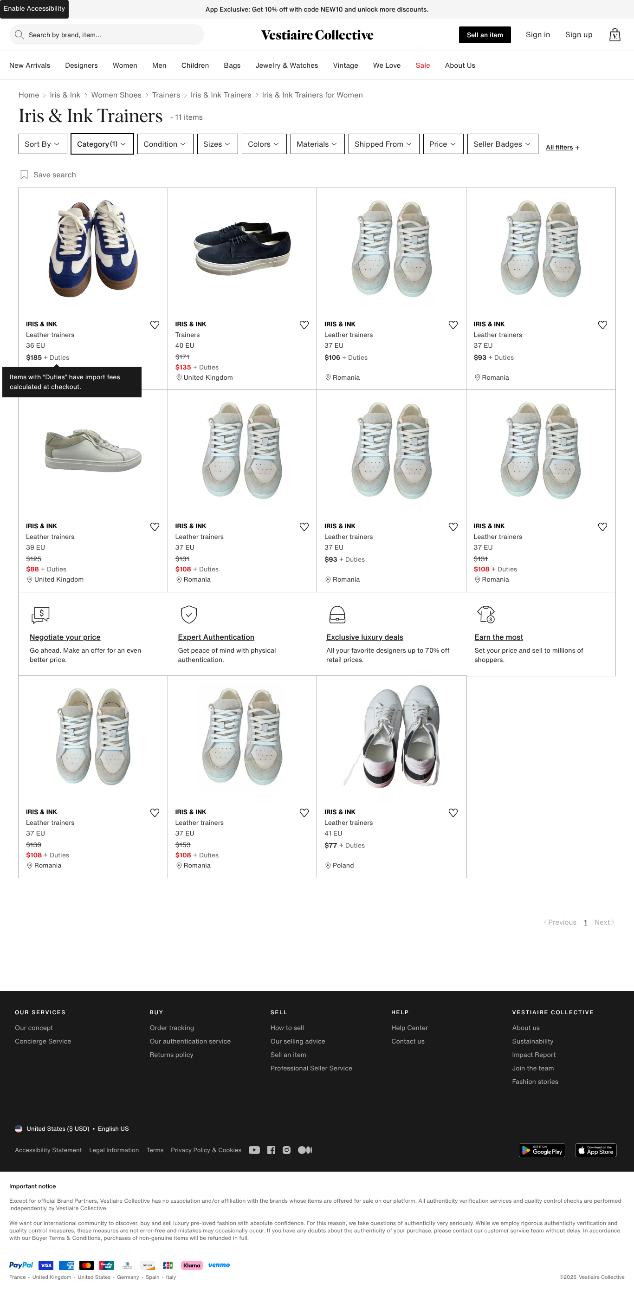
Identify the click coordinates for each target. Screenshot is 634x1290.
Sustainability (533, 1041)
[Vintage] (365, 65)
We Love (387, 65)
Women (125, 65)
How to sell (287, 1028)
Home (29, 94)
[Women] (145, 65)
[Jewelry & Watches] (325, 65)
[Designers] (105, 65)
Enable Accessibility (34, 8)
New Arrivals (29, 65)
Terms (154, 1150)
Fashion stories (535, 1082)
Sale (423, 65)
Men (159, 65)
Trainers (166, 94)
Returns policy (171, 1055)
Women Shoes (116, 94)
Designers (81, 65)
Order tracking (171, 1028)
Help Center (409, 1028)
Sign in (538, 34)
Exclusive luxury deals (364, 636)
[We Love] (408, 65)
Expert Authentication (216, 636)
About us (526, 1028)
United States (94, 1277)
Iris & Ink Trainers (221, 94)
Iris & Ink (65, 94)
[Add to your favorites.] (155, 325)
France (17, 1277)
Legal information (114, 1150)
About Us (460, 65)
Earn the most (499, 636)
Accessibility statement (48, 1150)
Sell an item (485, 34)
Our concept (34, 1028)
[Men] (174, 65)
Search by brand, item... (65, 34)
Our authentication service (190, 1041)
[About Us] (482, 65)
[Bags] (248, 65)
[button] (614, 34)
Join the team (533, 1068)
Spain (153, 1277)
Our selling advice (298, 1041)
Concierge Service (43, 1041)
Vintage (345, 65)
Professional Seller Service (311, 1068)
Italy (171, 1277)
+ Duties (56, 357)
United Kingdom (51, 1277)
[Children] (216, 65)
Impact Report (534, 1055)
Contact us (408, 1041)
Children (195, 65)
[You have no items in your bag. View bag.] (614, 34)
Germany (128, 1277)
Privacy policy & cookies (206, 1150)
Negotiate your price (65, 636)
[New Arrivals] (57, 65)
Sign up (579, 34)
